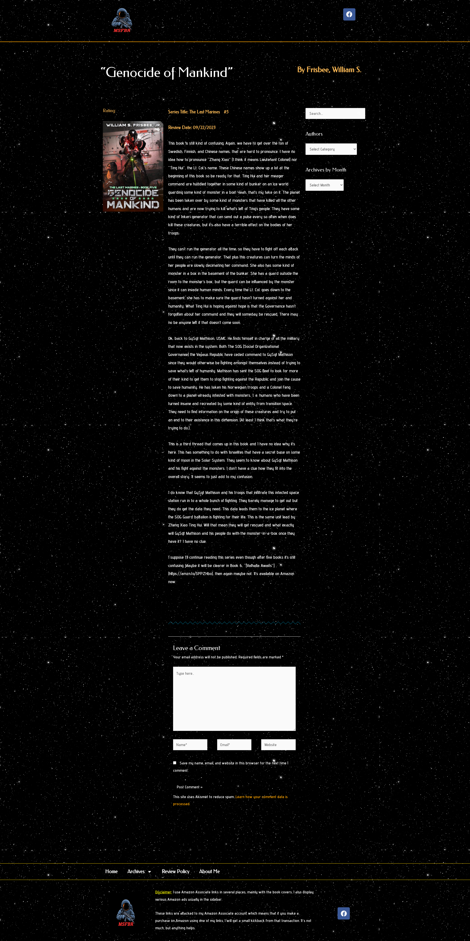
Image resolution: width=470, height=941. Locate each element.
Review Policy (175, 871)
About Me (209, 871)
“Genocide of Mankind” (166, 72)
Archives (136, 871)
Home (111, 871)
